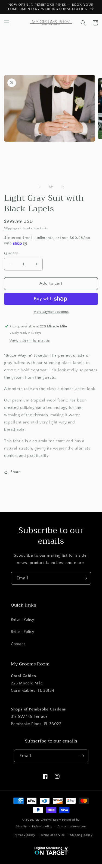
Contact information (72, 826)
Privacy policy (24, 835)
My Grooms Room (48, 819)
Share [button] (15, 472)
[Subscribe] (85, 578)
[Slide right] (63, 187)
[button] (7, 23)
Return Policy (22, 619)
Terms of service (53, 835)
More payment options (51, 312)
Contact (18, 644)
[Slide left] (39, 187)
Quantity (11, 253)
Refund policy (42, 826)
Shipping (10, 228)
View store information (30, 341)
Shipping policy (81, 835)
